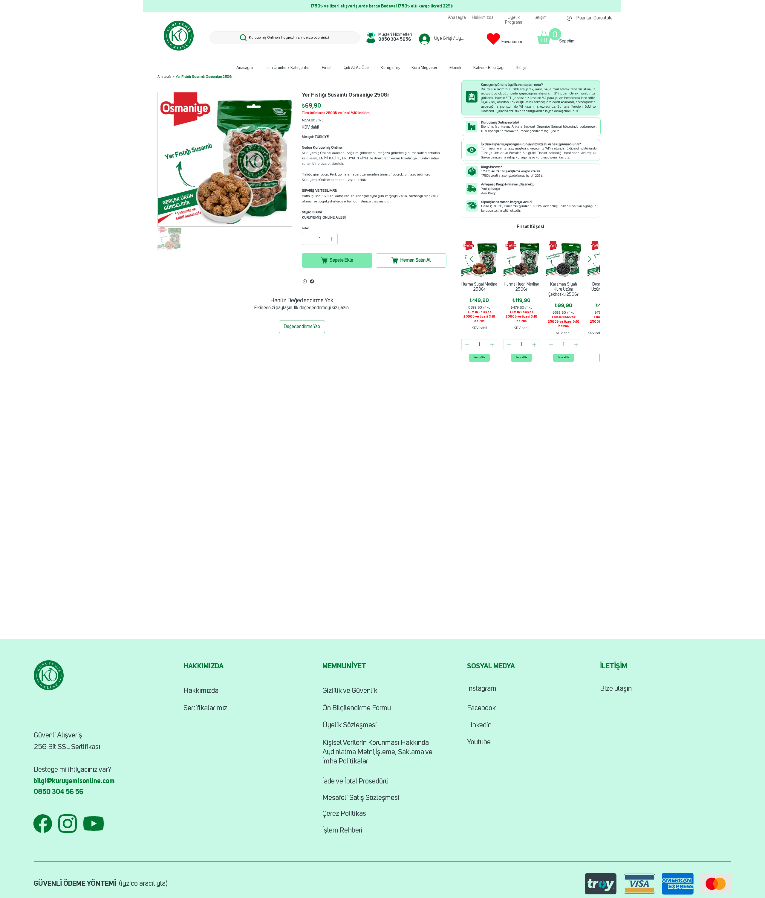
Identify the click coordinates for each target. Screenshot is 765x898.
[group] (530, 301)
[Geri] (162, 6)
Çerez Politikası (345, 814)
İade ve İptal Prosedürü (355, 781)
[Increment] (492, 344)
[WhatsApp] (305, 281)
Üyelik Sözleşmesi (349, 725)
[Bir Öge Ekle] (332, 239)
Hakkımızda (200, 691)
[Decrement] (466, 344)
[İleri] (602, 6)
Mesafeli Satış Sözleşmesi (360, 798)
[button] (549, 36)
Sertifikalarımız (205, 708)
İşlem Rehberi (342, 830)
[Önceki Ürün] (471, 258)
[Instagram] (312, 281)
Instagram (481, 689)
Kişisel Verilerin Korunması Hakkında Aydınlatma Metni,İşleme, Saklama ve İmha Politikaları (377, 752)
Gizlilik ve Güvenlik (349, 691)
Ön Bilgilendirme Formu (356, 708)
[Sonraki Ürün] (589, 258)
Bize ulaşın (616, 689)
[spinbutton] (479, 344)
